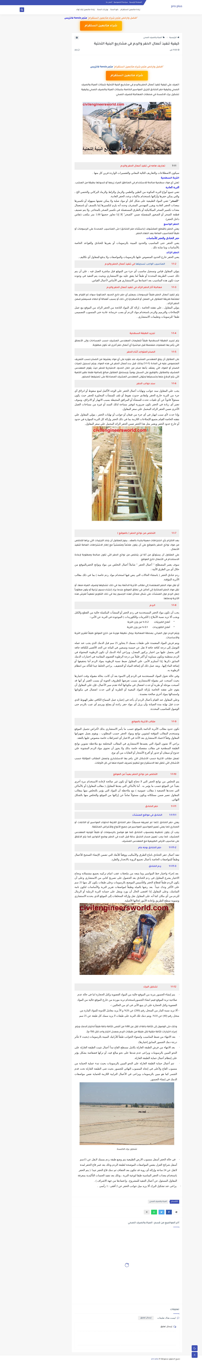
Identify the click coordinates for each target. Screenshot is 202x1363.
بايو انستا (114, 10)
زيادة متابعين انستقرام (130, 10)
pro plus (176, 6)
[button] (169, 1212)
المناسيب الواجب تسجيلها (150, 264)
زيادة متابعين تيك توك (85, 10)
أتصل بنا (109, 2)
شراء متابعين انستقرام (101, 25)
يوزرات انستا (102, 10)
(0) (76, 50)
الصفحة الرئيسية (135, 2)
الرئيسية (173, 38)
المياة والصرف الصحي (152, 38)
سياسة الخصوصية (121, 2)
